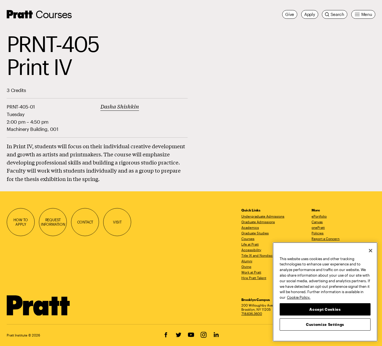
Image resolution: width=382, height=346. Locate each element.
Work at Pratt (251, 272)
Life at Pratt (250, 244)
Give (289, 14)
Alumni (246, 261)
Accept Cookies (325, 309)
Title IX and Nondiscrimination (264, 255)
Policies (318, 233)
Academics (250, 227)
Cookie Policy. (298, 297)
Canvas (317, 222)
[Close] (370, 250)
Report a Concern (325, 239)
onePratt (318, 227)
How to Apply (20, 222)
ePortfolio (319, 216)
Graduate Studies (255, 233)
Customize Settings (325, 324)
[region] (325, 292)
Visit (117, 222)
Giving (246, 267)
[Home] (38, 305)
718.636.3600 (251, 314)
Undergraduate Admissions (262, 216)
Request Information (53, 222)
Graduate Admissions (258, 222)
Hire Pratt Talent (253, 278)
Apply (309, 14)
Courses (54, 14)
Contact (85, 222)
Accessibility (251, 250)
